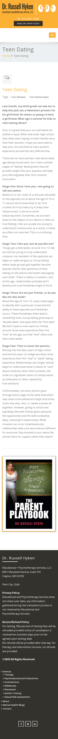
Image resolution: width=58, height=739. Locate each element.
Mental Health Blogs (14, 704)
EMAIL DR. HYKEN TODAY (28, 23)
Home (6, 56)
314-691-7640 (30, 19)
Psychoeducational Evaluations (21, 678)
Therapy (9, 674)
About (6, 701)
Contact (7, 708)
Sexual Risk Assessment (17, 696)
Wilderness (10, 685)
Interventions (11, 682)
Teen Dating (14, 89)
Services (7, 671)
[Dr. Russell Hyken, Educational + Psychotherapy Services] (29, 8)
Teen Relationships (39, 97)
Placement (10, 689)
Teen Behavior (18, 97)
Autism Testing (12, 693)
